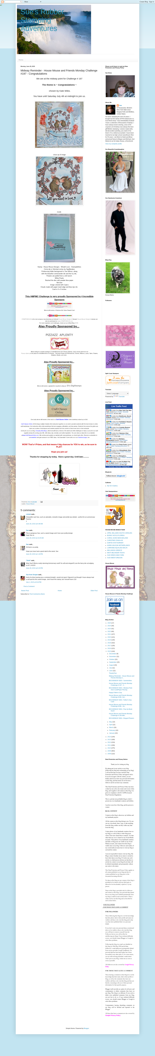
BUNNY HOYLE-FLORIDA (115, 535)
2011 (109, 745)
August (111, 665)
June (111, 671)
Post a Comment (29, 586)
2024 (109, 626)
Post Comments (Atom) (37, 594)
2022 (109, 631)
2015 (109, 651)
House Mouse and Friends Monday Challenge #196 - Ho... (120, 705)
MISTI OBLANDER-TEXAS (116, 553)
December (112, 654)
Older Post (94, 590)
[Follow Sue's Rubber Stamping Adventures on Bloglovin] (115, 477)
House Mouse (30, 504)
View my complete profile (113, 144)
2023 (109, 629)
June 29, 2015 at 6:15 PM (34, 568)
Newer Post (25, 590)
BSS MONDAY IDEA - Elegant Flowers (121, 718)
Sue (27, 530)
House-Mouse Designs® (84, 319)
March (111, 727)
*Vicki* (28, 560)
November (112, 656)
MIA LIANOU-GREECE (114, 550)
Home (21, 60)
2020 (109, 637)
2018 (109, 643)
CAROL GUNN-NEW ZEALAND (117, 538)
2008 (109, 754)
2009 (109, 751)
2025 (109, 623)
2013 (109, 739)
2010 (109, 748)
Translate (121, 396)
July (110, 668)
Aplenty (25, 353)
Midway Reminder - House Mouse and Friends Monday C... (121, 677)
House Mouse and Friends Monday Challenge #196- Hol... (120, 696)
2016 (109, 648)
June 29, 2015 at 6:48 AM (34, 524)
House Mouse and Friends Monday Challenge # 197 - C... (120, 684)
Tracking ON (125, 466)
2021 (109, 634)
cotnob (28, 514)
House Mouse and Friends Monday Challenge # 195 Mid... (120, 714)
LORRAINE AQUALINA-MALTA (117, 548)
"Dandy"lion (113, 673)
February (112, 730)
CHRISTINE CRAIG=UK (115, 540)
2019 (109, 640)
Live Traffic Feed (119, 406)
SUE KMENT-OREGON (114, 558)
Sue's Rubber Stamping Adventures (42, 20)
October (112, 659)
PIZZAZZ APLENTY (59, 335)
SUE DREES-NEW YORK (115, 555)
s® (71, 319)
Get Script (111, 466)
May (110, 722)
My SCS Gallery (112, 486)
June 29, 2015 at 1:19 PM (34, 554)
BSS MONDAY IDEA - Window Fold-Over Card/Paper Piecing (120, 689)
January (112, 733)
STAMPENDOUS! (26, 319)
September (113, 662)
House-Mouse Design (65, 319)
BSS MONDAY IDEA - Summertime (120, 680)
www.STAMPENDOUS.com (65, 321)
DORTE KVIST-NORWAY (115, 543)
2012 (109, 742)
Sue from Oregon (32, 575)
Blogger (86, 1028)
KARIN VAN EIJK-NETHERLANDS (118, 545)
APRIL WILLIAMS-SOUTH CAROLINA (119, 533)
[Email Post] (41, 502)
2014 (109, 737)
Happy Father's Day (115, 692)
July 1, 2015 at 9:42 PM (33, 582)
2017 (109, 645)
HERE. (77, 323)
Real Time (118, 466)
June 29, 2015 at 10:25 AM (35, 538)
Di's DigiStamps (74, 385)
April (111, 725)
